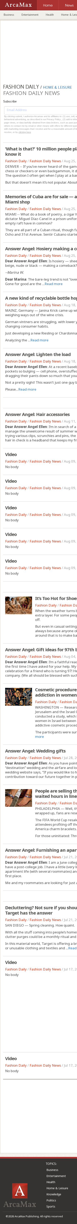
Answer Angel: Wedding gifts (35, 751)
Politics (51, 1200)
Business (9, 14)
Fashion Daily (16, 161)
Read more (54, 283)
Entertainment (30, 14)
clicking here (24, 132)
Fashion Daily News (45, 161)
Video (11, 454)
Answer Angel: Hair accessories (37, 414)
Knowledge (53, 1194)
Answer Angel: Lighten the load (38, 354)
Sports (50, 1206)
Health (50, 14)
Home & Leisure (57, 1188)
